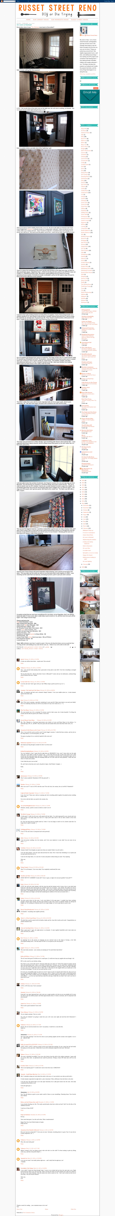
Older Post (73, 1209)
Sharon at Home (86, 373)
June (84, 519)
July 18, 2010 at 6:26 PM (33, 1092)
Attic (82, 134)
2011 (83, 501)
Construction (84, 160)
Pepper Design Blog (87, 418)
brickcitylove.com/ (87, 452)
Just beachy (85, 405)
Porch (82, 260)
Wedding (83, 298)
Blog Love (83, 144)
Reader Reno (84, 266)
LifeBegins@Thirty (25, 829)
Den (82, 170)
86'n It (83, 435)
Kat (22, 938)
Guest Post (84, 204)
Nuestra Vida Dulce (87, 430)
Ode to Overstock (87, 546)
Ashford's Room (85, 132)
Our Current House (41, 20)
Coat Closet (84, 158)
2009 (83, 567)
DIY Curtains (84, 174)
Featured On (84, 192)
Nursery (83, 244)
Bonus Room (84, 146)
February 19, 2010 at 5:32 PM (36, 710)
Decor (82, 168)
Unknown (23, 667)
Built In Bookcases (86, 150)
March (85, 526)
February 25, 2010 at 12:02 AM (32, 1054)
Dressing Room (85, 176)
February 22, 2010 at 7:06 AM (33, 992)
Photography (84, 254)
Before (83, 142)
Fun (82, 194)
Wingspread (30, 229)
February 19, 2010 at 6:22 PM (44, 720)
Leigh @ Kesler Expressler (27, 793)
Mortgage (83, 240)
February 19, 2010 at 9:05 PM (31, 838)
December (86, 505)
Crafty (82, 162)
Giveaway (83, 200)
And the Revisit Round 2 (88, 465)
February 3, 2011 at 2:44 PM (33, 1140)
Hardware (83, 210)
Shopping (83, 276)
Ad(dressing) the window (89, 539)
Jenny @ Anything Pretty (27, 928)
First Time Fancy (86, 399)
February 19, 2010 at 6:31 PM (39, 742)
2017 (83, 487)
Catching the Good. (86, 471)
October (85, 510)
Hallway (83, 208)
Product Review (85, 262)
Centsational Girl (86, 342)
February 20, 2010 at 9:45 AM (31, 884)
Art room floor (86, 548)
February (85, 528)
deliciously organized (26, 742)
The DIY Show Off (87, 425)
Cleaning (83, 156)
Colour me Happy (87, 321)
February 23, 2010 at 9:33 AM (45, 1044)
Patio (82, 252)
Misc (82, 234)
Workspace (84, 302)
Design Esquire (24, 867)
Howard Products (85, 218)
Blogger (61, 1215)
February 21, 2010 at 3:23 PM (31, 947)
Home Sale (84, 214)
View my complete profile (87, 74)
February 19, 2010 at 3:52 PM (31, 659)
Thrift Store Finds (85, 286)
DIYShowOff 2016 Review (88, 426)
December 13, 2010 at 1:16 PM (46, 1102)
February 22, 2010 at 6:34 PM (36, 1012)
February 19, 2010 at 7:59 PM (38, 829)
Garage (83, 196)
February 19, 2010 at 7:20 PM (32, 784)
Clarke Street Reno (88, 535)
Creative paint (85, 164)
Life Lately (84, 388)
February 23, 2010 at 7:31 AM (34, 1034)
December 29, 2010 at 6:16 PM (38, 1114)
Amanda (23, 992)
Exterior (83, 182)
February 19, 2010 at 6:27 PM (48, 730)
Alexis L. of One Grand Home (28, 918)
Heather (23, 784)
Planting (83, 256)
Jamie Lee (23, 1003)
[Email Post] (51, 647)
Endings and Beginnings (87, 378)
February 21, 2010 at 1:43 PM (30, 938)
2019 (83, 482)
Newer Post (19, 1209)
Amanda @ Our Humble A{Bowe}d (30, 1130)
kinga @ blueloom (25, 1114)
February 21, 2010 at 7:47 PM (37, 956)
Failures (83, 186)
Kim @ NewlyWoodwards (27, 909)
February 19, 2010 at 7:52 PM (38, 814)
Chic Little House (87, 347)
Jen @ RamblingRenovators (28, 805)
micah (22, 659)
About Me (83, 128)
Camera (83, 152)
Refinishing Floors (86, 268)
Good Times (84, 202)
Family (83, 188)
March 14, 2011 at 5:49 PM (40, 1168)
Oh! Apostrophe (86, 447)
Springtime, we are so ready (90, 552)
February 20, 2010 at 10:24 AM (32, 898)
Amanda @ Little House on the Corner (31, 730)
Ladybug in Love (86, 440)
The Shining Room (86, 284)
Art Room (25, 648)
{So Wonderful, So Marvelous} (87, 469)
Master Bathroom (85, 230)
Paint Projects (84, 250)
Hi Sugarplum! (86, 309)
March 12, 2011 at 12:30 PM (34, 1158)
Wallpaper (83, 296)
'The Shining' (35, 27)
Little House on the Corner (89, 382)
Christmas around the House (89, 375)
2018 (83, 485)
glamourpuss (24, 776)
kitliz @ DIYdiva (25, 956)
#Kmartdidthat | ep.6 (87, 431)
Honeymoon (84, 216)
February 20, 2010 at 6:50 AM (36, 867)
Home (28, 20)
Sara (22, 700)
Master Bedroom (85, 232)
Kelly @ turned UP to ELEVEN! (29, 1044)
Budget (83, 148)
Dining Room (84, 172)
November (86, 507)
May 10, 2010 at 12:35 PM (44, 1074)
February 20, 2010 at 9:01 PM (44, 918)
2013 (83, 496)
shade (23, 629)
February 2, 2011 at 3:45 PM (46, 1130)
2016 (83, 489)
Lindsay (23, 983)
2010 (83, 503)
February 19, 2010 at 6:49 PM (41, 751)
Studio (83, 282)
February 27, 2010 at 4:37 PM (36, 1065)
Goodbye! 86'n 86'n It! (87, 436)
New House (84, 242)
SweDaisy (23, 848)
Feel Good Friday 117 (87, 363)
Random (83, 264)
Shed (82, 274)
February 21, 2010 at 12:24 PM (41, 928)
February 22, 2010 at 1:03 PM (33, 1003)
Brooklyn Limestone (87, 367)
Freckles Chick (24, 1065)
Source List (84, 278)
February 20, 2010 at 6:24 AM (33, 848)
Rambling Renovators (88, 334)
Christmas (84, 154)
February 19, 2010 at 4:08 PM (47, 690)
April (84, 523)
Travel (82, 288)
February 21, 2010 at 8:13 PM (32, 983)
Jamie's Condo (85, 220)
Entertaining (84, 178)
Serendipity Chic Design (27, 1168)
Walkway (83, 294)
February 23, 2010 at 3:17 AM (33, 1024)
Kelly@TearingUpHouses (27, 751)
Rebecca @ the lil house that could (29, 1102)
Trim (82, 290)
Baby (82, 136)
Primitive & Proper (87, 362)
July (84, 517)
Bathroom (83, 140)
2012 (83, 498)
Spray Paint (84, 280)
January (85, 564)
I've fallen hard (87, 550)
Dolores (22, 1054)
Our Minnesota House (60, 20)
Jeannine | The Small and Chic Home (30, 690)
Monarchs (83, 238)
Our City (83, 248)
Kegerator (83, 222)
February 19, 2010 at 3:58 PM (33, 667)
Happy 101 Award (87, 555)
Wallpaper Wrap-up (88, 530)
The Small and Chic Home (89, 412)
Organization (84, 246)
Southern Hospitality (88, 316)
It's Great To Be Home (88, 457)
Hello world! (84, 343)
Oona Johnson (24, 1012)
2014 (83, 494)
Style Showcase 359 (87, 317)
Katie (22, 884)
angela (22, 947)
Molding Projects (85, 236)
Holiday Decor (85, 212)
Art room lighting (87, 561)
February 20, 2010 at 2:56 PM (41, 909)
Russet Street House (79, 20)
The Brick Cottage (25, 814)
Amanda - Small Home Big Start (29, 1074)
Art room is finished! (88, 537)
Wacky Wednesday (86, 292)
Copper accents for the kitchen (89, 383)
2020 (83, 480)
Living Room (84, 228)
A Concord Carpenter (88, 328)
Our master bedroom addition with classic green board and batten (89, 357)
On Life (83, 453)
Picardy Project (86, 463)
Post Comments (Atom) (29, 1212)
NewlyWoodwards (87, 354)
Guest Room (84, 206)
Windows (83, 300)
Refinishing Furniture (86, 270)
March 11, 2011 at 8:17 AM (32, 1148)
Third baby (84, 448)
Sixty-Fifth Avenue (87, 392)
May (84, 521)
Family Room (84, 190)
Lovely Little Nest (25, 681)
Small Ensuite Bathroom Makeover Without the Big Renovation (88, 337)
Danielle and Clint (25, 875)
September (86, 512)
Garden (83, 198)
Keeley (22, 898)
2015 (83, 492)
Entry (82, 180)
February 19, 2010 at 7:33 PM (42, 793)
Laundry (83, 226)
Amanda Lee (24, 1158)
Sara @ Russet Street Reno (27, 720)
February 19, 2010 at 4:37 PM (31, 700)
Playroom (83, 258)
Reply (22, 663)
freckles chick (86, 387)
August (85, 514)
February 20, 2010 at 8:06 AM (38, 875)
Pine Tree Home (25, 710)
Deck (82, 166)
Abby (22, 838)
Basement (84, 138)
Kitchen (83, 224)
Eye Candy (84, 184)
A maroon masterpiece (89, 532)
